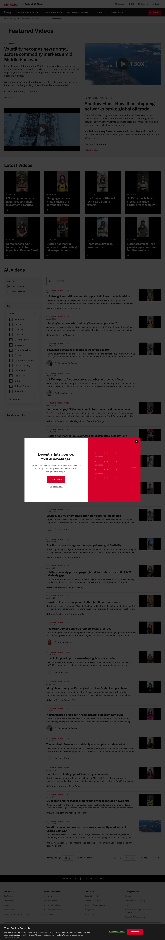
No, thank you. (56, 487)
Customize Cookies (117, 932)
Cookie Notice (13, 937)
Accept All (135, 932)
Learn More (56, 479)
